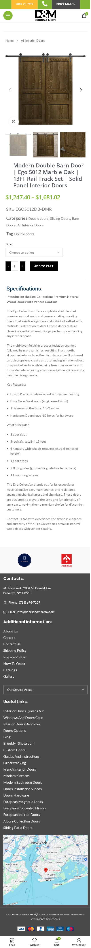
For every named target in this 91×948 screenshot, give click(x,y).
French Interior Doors (19, 769)
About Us (10, 631)
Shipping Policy (15, 650)
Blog (7, 737)
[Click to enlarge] (14, 122)
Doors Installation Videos (22, 789)
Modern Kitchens (16, 775)
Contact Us (12, 644)
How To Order (14, 663)
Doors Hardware (16, 795)
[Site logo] (45, 15)
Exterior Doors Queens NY (23, 711)
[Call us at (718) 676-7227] (44, 3)
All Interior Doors (33, 40)
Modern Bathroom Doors (22, 782)
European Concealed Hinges (24, 808)
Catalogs (10, 670)
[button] (10, 89)
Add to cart (43, 266)
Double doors (38, 218)
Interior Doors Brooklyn (21, 724)
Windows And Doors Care (23, 717)
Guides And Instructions (21, 756)
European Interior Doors (21, 814)
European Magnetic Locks (23, 801)
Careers (9, 637)
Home (10, 40)
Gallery (8, 676)
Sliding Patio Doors (17, 827)
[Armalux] (67, 560)
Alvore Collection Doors (21, 821)
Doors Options (14, 730)
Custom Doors (14, 750)
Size (8, 244)
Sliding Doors (60, 218)
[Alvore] (24, 560)
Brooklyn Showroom (18, 743)
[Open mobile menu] (8, 15)
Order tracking (14, 763)
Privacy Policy (14, 657)
